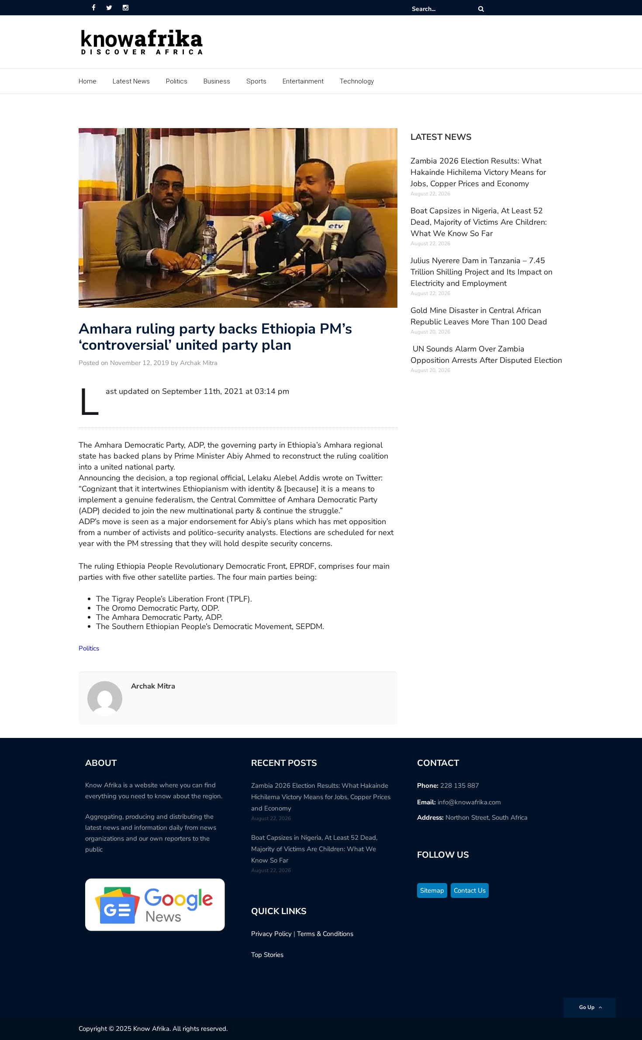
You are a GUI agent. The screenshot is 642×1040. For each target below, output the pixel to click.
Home (88, 81)
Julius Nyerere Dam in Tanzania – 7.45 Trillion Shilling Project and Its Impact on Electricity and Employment (481, 272)
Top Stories (267, 954)
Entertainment (303, 81)
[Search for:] (438, 9)
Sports (256, 81)
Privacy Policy (271, 933)
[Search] (481, 9)
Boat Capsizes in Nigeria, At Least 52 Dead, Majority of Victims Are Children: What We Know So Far (479, 222)
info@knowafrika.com (469, 802)
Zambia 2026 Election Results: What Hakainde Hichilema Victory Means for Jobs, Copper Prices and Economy (478, 172)
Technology (357, 81)
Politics (176, 81)
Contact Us (470, 890)
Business (217, 81)
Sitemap (432, 890)
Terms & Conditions (325, 933)
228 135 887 (459, 785)
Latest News (131, 81)
